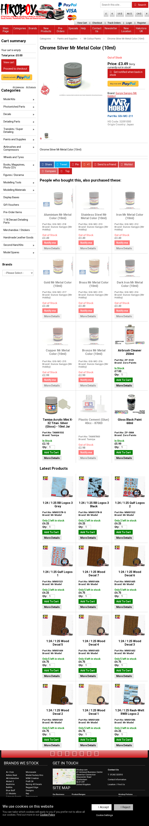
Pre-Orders (61, 30)
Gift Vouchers (11, 204)
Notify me (50, 242)
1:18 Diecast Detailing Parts (15, 221)
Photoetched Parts (14, 106)
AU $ (129, 14)
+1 (88, 164)
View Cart (82, 22)
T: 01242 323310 (115, 774)
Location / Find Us (116, 784)
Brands (33, 28)
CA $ (139, 14)
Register (141, 22)
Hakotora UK (141, 30)
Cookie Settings (104, 815)
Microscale (31, 772)
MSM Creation (32, 778)
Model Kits (9, 99)
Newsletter (111, 28)
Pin (77, 164)
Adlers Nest (11, 775)
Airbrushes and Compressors (12, 148)
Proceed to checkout (15, 68)
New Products (46, 30)
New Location (126, 30)
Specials (73, 28)
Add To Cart (123, 379)
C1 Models (11, 793)
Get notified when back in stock (126, 73)
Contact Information (117, 779)
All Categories (18, 87)
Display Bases (11, 197)
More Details (52, 248)
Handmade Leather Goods (18, 237)
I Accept (103, 807)
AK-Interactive (12, 778)
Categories (19, 28)
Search (141, 4)
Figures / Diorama (13, 175)
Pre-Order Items (12, 212)
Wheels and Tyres (13, 157)
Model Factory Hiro (34, 775)
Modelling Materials (14, 189)
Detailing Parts (11, 121)
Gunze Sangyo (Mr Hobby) (122, 95)
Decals (7, 114)
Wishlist (128, 164)
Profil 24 (29, 781)
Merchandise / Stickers (16, 230)
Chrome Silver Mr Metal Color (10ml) (125, 38)
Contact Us (96, 30)
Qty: (117, 374)
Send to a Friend (106, 164)
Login (129, 22)
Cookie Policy (47, 814)
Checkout (97, 22)
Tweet (63, 164)
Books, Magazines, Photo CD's (14, 166)
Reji (27, 793)
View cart (8, 62)
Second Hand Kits (13, 244)
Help (83, 28)
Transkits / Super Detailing (13, 130)
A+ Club (10, 772)
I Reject (125, 807)
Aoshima (10, 784)
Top (67, 171)
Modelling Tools (12, 182)
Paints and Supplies (67, 38)
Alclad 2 (10, 781)
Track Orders (114, 22)
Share (48, 164)
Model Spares (11, 252)
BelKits (9, 787)
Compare (50, 171)
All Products (31, 87)
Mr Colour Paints (92, 38)
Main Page (6, 30)
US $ (120, 14)
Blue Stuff (10, 790)
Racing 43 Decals (34, 784)
